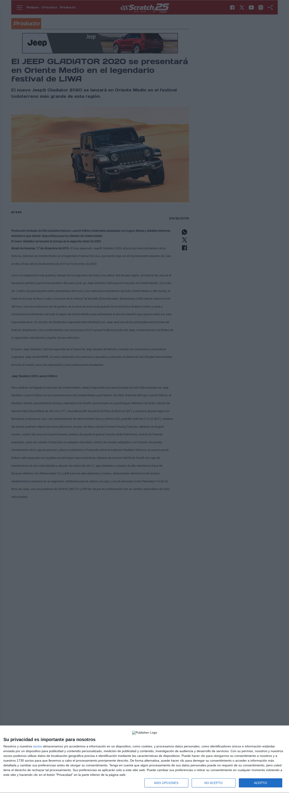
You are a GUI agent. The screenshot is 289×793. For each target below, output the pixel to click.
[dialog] (144, 759)
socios (37, 746)
